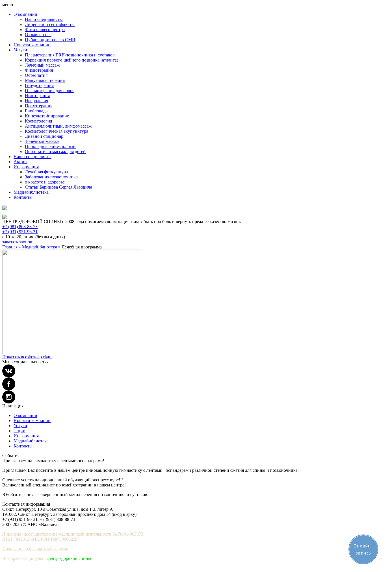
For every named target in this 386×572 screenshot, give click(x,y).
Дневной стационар (44, 136)
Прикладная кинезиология (50, 146)
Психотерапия (38, 105)
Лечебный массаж (42, 65)
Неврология (36, 100)
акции (19, 430)
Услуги (20, 49)
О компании (25, 14)
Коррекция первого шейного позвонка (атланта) (71, 60)
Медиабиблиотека (31, 192)
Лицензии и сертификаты (50, 24)
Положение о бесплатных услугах (35, 548)
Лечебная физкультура (46, 171)
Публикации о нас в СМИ (50, 39)
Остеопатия (36, 75)
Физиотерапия (39, 70)
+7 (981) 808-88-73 (20, 226)
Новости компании (32, 44)
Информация (26, 166)
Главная (10, 246)
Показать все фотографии (27, 356)
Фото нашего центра (45, 29)
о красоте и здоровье (45, 182)
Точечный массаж (42, 141)
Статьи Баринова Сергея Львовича (58, 187)
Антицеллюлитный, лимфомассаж (58, 126)
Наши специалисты (44, 19)
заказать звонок (17, 241)
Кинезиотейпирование (47, 115)
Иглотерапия (37, 95)
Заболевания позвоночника (51, 176)
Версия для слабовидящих (24, 212)
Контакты (23, 197)
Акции (20, 161)
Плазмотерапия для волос (49, 90)
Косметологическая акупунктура (56, 131)
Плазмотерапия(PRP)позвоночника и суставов (70, 55)
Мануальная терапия (45, 80)
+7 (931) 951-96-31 (20, 231)
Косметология (38, 121)
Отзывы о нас (38, 34)
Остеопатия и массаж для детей (55, 151)
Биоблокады (37, 110)
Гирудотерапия (39, 85)
